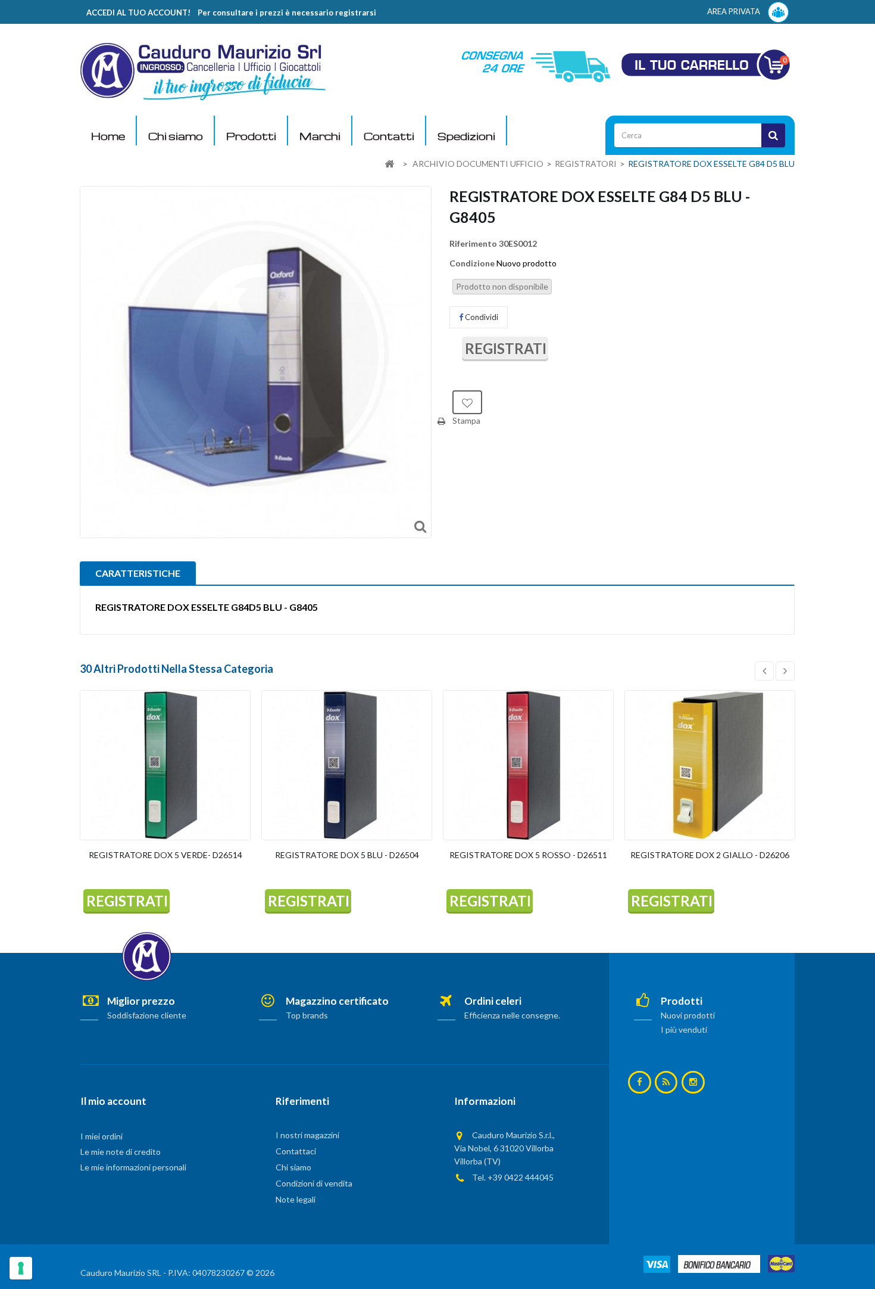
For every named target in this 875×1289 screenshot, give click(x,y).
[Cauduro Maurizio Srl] (203, 71)
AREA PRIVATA (734, 11)
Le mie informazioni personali (133, 1167)
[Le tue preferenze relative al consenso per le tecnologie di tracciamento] (21, 1268)
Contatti (389, 136)
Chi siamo (175, 136)
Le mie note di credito (120, 1152)
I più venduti (684, 1029)
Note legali (295, 1199)
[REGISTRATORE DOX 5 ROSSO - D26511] (528, 765)
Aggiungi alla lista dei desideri (467, 402)
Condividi (480, 317)
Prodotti (251, 136)
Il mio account (113, 1101)
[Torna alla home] (389, 164)
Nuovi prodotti (688, 1015)
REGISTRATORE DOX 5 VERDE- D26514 (165, 855)
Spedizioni (466, 136)
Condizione (472, 263)
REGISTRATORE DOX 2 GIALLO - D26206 (709, 855)
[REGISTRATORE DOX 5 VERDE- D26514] (165, 765)
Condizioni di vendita (314, 1183)
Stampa (466, 420)
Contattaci (296, 1151)
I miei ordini (101, 1136)
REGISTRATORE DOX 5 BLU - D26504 (347, 855)
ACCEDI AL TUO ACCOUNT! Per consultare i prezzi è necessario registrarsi (231, 12)
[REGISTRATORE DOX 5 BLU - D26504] (347, 765)
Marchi (319, 136)
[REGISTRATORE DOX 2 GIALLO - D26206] (710, 765)
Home (108, 136)
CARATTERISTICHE (137, 573)
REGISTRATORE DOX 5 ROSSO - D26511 (528, 855)
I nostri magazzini (307, 1135)
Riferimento (473, 243)
